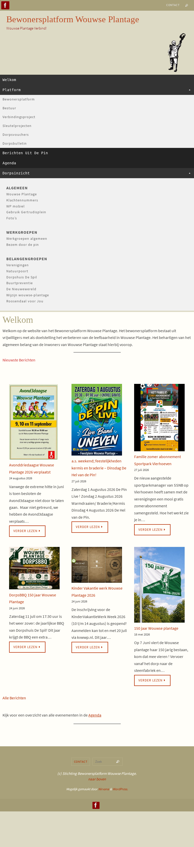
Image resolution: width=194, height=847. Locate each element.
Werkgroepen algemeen (26, 238)
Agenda (9, 163)
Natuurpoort (17, 271)
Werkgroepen (21, 232)
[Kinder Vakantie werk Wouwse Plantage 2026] (96, 566)
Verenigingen (17, 265)
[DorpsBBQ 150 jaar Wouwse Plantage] (34, 569)
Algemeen (17, 187)
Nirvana (103, 789)
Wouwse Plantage (21, 194)
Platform (12, 90)
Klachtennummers (22, 200)
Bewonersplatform (19, 99)
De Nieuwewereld (21, 289)
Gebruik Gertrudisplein (26, 212)
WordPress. (120, 789)
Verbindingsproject (19, 117)
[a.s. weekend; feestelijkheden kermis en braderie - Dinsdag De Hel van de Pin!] (96, 421)
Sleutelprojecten (17, 125)
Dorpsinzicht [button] (16, 173)
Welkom (9, 80)
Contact (172, 5)
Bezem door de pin (22, 244)
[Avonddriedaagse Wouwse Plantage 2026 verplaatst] (33, 423)
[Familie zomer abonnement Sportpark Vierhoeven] (159, 418)
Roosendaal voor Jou (24, 301)
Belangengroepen (26, 258)
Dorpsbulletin (15, 143)
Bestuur (9, 108)
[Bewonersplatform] (5, 5)
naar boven (97, 779)
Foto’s (11, 218)
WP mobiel (15, 206)
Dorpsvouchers (16, 134)
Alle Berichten (14, 697)
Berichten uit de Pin (25, 153)
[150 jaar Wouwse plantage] (159, 586)
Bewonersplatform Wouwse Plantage (72, 19)
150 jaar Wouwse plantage (156, 628)
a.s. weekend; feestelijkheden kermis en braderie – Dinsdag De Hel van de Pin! (98, 467)
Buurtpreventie (19, 283)
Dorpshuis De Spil (21, 277)
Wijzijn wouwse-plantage (27, 295)
